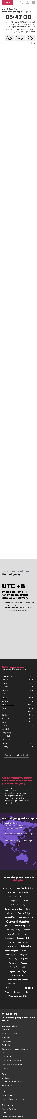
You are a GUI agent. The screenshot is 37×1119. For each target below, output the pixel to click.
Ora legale (6, 1041)
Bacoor (11, 892)
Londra (5, 701)
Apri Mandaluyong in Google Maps (19, 834)
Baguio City (12, 897)
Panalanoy (13, 963)
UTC (3, 694)
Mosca (4, 722)
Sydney (5, 747)
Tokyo (31, 38)
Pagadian (24, 959)
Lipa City (11, 934)
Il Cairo (4, 715)
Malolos (11, 942)
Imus (31, 926)
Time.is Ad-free (9, 1109)
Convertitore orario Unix (13, 1099)
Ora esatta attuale (10, 1026)
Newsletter (7, 1086)
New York (6, 683)
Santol (18, 988)
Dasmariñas (9, 917)
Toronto (5, 687)
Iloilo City (20, 925)
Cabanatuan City (18, 905)
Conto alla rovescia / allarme (15, 1049)
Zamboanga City (18, 996)
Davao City (26, 917)
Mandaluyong (23, 942)
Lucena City (23, 934)
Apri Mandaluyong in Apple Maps (18, 841)
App (4, 1074)
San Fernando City (18, 975)
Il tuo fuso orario (9, 1034)
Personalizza (7, 1105)
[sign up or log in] (27, 3)
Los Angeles (7, 676)
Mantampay (26, 951)
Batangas (24, 897)
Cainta (28, 909)
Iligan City (7, 926)
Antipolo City (25, 888)
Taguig (29, 988)
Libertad (26, 930)
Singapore (6, 740)
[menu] (33, 3)
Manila (26, 946)
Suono (5, 1068)
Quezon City (18, 971)
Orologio (6, 1045)
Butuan (25, 901)
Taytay (28, 992)
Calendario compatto (11, 1060)
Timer (4, 1053)
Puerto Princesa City (18, 967)
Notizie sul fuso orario (12, 1082)
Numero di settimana (12, 1064)
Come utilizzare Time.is (12, 1117)
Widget (5, 1078)
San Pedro (24, 984)
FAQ (4, 1113)
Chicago (5, 680)
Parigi (9, 38)
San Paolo (6, 690)
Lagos (4, 697)
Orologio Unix (8, 1095)
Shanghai (6, 736)
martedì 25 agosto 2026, (19, 22)
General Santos (18, 921)
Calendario (7, 1057)
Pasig (24, 963)
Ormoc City (12, 959)
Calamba (10, 913)
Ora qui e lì (7, 1030)
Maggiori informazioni (18, 27)
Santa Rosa (7, 988)
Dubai (4, 726)
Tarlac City (18, 992)
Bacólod (23, 892)
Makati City (24, 938)
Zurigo (4, 712)
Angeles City (8, 888)
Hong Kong (6, 733)
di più (33, 43)
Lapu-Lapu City (13, 930)
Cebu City (23, 913)
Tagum (8, 992)
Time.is (7, 3)
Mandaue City (11, 946)
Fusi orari (6, 1037)
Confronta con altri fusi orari (16, 755)
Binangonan (13, 901)
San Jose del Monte (18, 979)
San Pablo (12, 984)
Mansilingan (11, 950)
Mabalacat (9, 938)
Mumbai (5, 729)
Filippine (18, 880)
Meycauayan (10, 955)
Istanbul (5, 719)
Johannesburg (8, 704)
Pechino (19, 38)
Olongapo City (25, 955)
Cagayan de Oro (14, 909)
